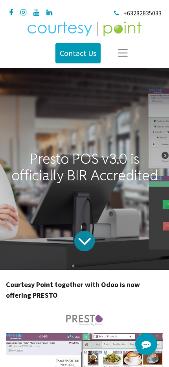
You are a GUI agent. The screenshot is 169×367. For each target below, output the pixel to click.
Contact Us (78, 53)
